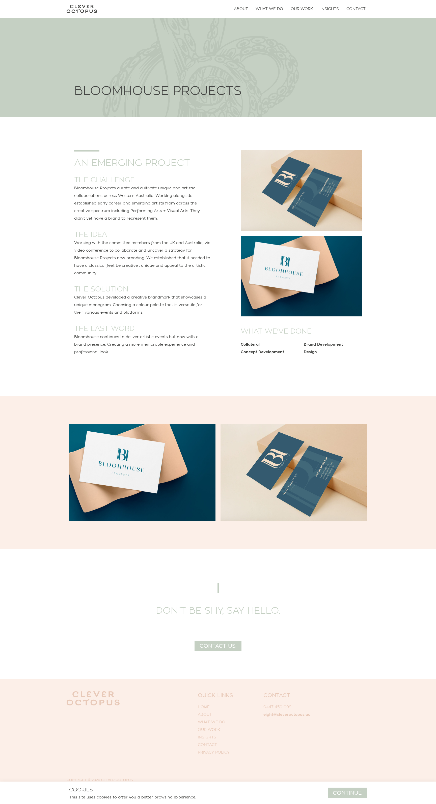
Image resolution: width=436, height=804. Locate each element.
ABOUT (205, 714)
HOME (204, 706)
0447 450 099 (277, 706)
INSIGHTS (207, 737)
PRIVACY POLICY (214, 752)
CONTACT (207, 744)
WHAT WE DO (211, 722)
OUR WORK (209, 729)
